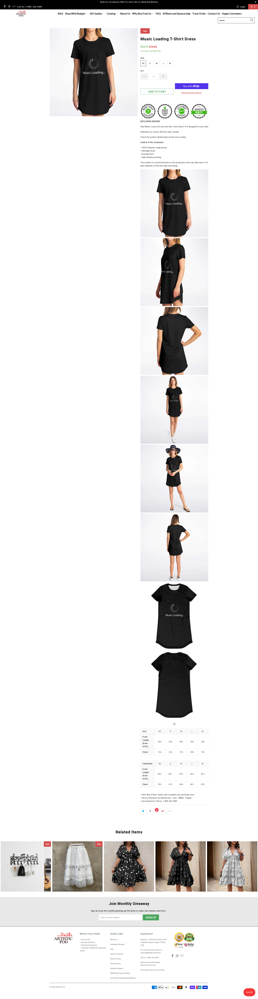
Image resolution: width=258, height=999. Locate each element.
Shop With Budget (75, 13)
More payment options (192, 93)
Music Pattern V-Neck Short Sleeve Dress (180, 866)
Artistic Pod (60, 987)
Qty (142, 71)
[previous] (54, 72)
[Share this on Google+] (163, 811)
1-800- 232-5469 (152, 958)
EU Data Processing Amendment (122, 978)
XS (143, 63)
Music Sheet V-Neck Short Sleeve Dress (232, 866)
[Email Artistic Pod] (13, 7)
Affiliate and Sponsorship (176, 13)
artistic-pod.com (150, 970)
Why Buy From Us (142, 13)
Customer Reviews (117, 944)
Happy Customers (232, 13)
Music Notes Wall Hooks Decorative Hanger (26, 866)
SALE (60, 13)
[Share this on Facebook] (150, 811)
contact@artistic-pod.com (150, 953)
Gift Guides (96, 13)
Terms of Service (116, 954)
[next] (133, 72)
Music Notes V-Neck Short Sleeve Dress (129, 866)
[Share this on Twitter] (143, 811)
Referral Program (116, 968)
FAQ (158, 13)
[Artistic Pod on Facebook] (4, 7)
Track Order (199, 13)
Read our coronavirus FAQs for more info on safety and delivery (129, 2)
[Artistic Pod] (20, 13)
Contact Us (214, 13)
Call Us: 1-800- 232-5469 (29, 7)
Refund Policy (115, 959)
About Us (125, 13)
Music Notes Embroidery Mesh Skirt (77, 866)
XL (170, 63)
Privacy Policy (115, 964)
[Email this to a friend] (170, 811)
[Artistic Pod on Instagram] (9, 7)
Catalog (111, 13)
